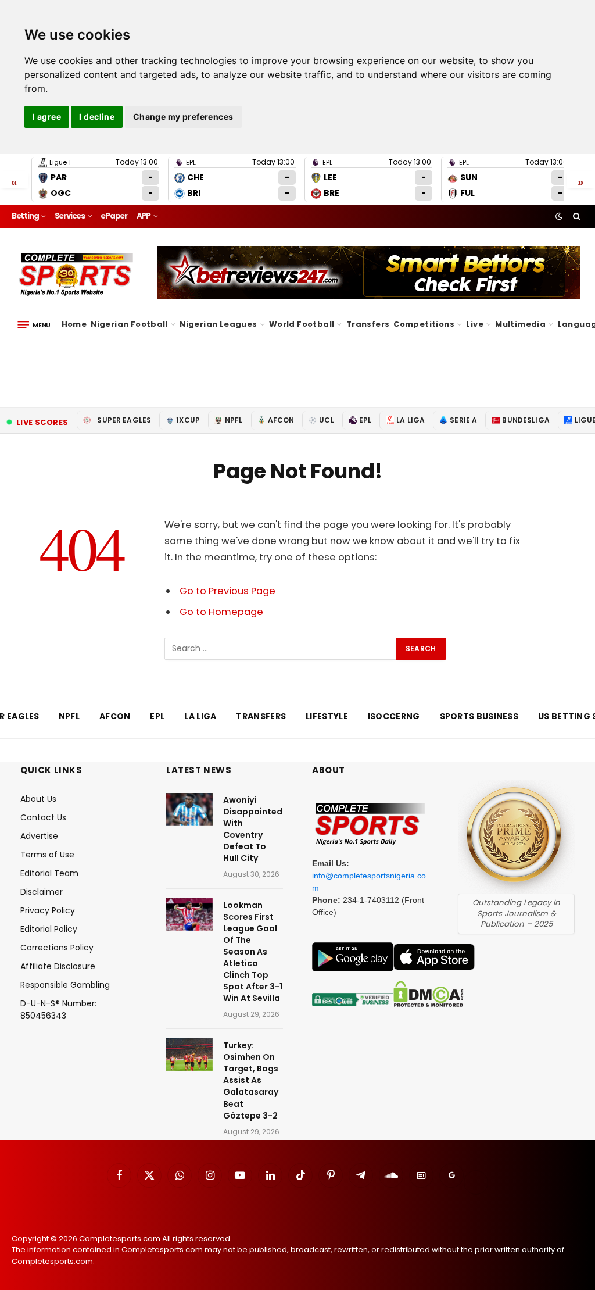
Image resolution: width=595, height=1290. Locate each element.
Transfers (368, 324)
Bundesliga (526, 420)
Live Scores (42, 422)
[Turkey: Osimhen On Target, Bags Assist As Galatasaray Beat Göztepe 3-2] (189, 1054)
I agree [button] (47, 117)
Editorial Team (49, 873)
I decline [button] (96, 117)
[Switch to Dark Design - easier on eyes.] (559, 216)
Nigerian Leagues (218, 324)
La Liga (410, 420)
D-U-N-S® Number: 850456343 (58, 1009)
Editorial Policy (48, 929)
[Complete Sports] (76, 274)
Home (74, 324)
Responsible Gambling (65, 985)
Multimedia (520, 324)
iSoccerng (394, 716)
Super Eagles (124, 420)
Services (70, 215)
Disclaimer (41, 892)
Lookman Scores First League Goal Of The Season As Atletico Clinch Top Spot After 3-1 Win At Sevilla (252, 951)
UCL (326, 420)
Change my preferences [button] (183, 117)
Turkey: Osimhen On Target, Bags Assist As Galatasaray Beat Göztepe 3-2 (250, 1080)
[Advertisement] (297, 366)
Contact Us (43, 817)
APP (143, 215)
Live (474, 324)
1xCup (188, 420)
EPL (365, 420)
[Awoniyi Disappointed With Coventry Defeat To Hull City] (189, 809)
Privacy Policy (47, 910)
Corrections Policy (57, 947)
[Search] (575, 216)
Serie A (463, 420)
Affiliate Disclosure (57, 966)
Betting (25, 215)
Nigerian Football (129, 324)
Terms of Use (47, 854)
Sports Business (479, 716)
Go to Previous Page (227, 591)
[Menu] (34, 324)
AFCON (281, 420)
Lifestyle (327, 716)
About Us (38, 799)
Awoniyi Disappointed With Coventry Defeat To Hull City (252, 829)
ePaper (114, 215)
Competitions (423, 324)
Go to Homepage (221, 612)
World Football (301, 324)
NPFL (234, 420)
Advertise (39, 836)
